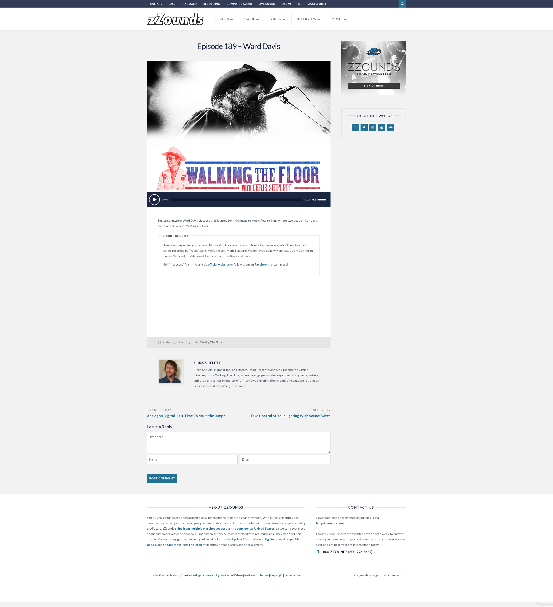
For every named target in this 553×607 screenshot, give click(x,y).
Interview (307, 19)
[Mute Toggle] (314, 199)
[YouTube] (381, 127)
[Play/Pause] (154, 200)
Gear (224, 19)
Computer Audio (239, 3)
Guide (249, 19)
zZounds (395, 575)
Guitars (156, 3)
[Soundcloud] (390, 127)
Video (276, 19)
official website (219, 264)
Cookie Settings (191, 575)
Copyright (276, 575)
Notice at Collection (256, 575)
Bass (172, 3)
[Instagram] (373, 127)
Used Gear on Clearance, (164, 544)
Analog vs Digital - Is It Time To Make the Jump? (186, 415)
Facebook (261, 264)
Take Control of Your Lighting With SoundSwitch (290, 415)
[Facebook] (355, 127)
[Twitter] (364, 127)
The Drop (195, 544)
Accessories (317, 3)
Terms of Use (292, 575)
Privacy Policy (211, 575)
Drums (287, 3)
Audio (166, 342)
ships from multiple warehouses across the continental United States (225, 528)
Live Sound (267, 3)
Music (337, 19)
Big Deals (271, 539)
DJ (300, 3)
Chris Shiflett (207, 363)
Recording (211, 3)
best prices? (235, 539)
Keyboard (189, 3)
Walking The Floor (211, 342)
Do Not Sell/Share (232, 575)
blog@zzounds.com (330, 523)
